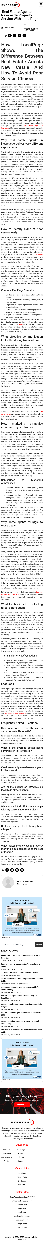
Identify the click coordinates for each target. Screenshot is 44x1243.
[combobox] (18, 944)
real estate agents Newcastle (15, 713)
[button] (41, 4)
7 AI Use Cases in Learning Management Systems (19, 972)
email (21, 324)
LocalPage (38, 254)
